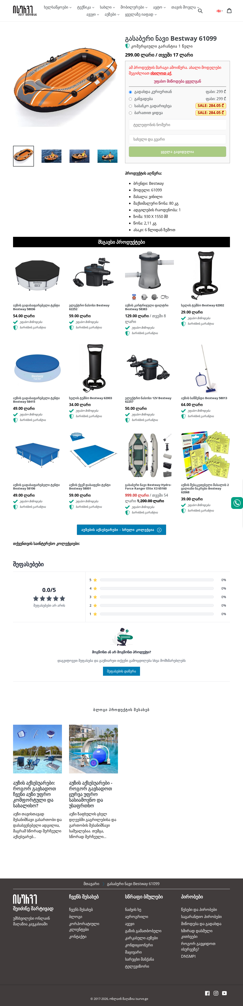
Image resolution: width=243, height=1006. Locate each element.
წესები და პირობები (199, 909)
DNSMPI (188, 956)
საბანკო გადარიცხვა (152, 105)
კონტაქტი (77, 936)
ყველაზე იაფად (139, 14)
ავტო (158, 7)
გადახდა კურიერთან (152, 91)
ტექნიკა (84, 7)
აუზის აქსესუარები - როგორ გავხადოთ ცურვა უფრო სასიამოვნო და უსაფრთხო (90, 794)
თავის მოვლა (184, 7)
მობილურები (133, 7)
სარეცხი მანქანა (139, 959)
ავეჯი (91, 14)
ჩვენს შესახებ (81, 909)
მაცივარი (133, 952)
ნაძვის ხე (133, 909)
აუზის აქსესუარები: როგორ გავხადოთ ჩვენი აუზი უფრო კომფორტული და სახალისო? (34, 794)
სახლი (106, 7)
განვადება (143, 98)
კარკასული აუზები (141, 937)
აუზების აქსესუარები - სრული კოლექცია (118, 529)
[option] (20, 157)
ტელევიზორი (137, 966)
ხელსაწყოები (56, 7)
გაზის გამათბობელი (143, 930)
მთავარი (91, 883)
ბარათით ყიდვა (148, 112)
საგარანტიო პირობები (201, 916)
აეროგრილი (136, 916)
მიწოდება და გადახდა (201, 923)
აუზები (111, 14)
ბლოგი (75, 916)
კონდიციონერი (139, 945)
